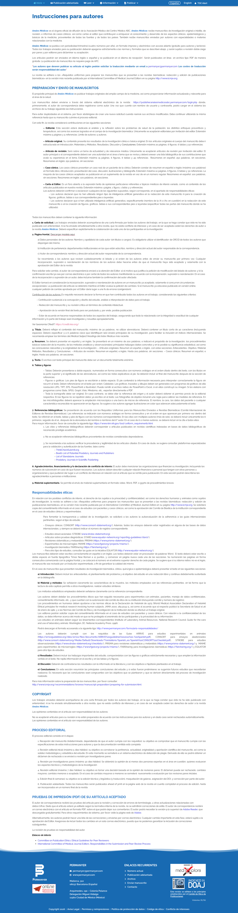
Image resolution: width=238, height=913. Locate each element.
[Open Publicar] (137, 3)
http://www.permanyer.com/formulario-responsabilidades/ (127, 628)
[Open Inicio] (44, 3)
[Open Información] (117, 3)
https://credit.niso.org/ (67, 324)
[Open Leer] (93, 3)
